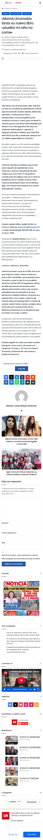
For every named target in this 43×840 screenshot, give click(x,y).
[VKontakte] (6, 382)
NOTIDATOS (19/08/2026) (30, 758)
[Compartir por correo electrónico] (27, 382)
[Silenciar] (34, 689)
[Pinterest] (27, 377)
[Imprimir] (33, 382)
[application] (21, 680)
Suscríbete (31, 834)
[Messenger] (11, 382)
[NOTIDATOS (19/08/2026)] (11, 761)
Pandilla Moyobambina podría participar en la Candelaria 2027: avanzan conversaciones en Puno (23, 649)
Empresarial (15, 13)
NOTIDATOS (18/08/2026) (30, 768)
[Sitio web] (21, 410)
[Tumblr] (22, 377)
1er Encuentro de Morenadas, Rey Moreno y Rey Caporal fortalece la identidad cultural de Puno (23, 641)
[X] (11, 377)
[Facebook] (6, 377)
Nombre (5, 523)
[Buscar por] (40, 3)
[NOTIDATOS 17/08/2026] (11, 781)
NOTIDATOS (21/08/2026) (30, 737)
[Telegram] (22, 382)
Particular (27, 13)
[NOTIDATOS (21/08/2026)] (11, 740)
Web (3, 543)
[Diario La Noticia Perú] (18, 3)
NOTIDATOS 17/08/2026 (29, 778)
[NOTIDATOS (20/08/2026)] (11, 750)
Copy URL (21, 368)
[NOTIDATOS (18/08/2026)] (11, 771)
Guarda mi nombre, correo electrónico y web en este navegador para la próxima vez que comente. (21, 557)
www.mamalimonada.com (29, 227)
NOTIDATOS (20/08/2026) (30, 747)
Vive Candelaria (8, 626)
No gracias (13, 834)
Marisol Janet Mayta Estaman (15, 50)
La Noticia (7, 8)
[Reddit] (33, 377)
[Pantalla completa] (38, 689)
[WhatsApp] (17, 382)
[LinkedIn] (17, 377)
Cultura (14, 8)
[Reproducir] (5, 689)
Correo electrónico (9, 533)
